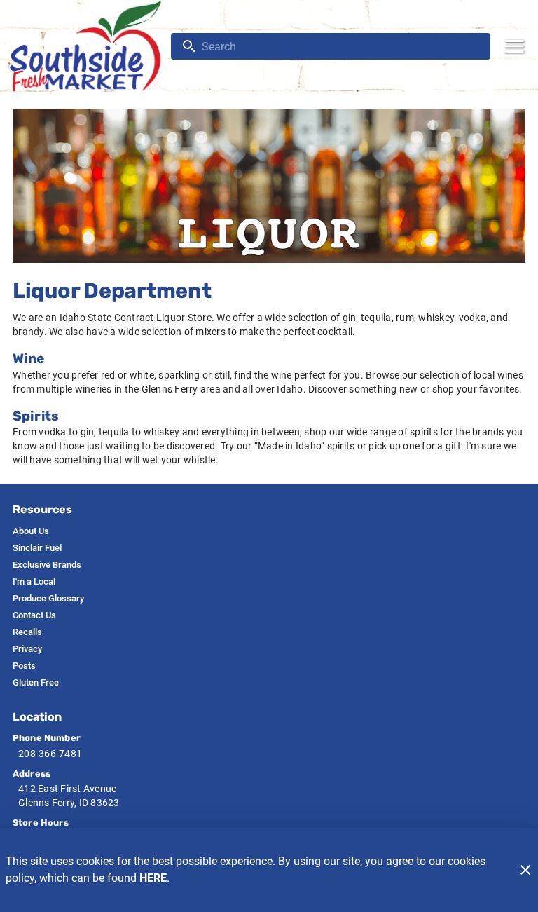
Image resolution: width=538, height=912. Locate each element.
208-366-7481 (50, 753)
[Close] (525, 870)
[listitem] (31, 531)
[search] (340, 46)
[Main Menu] (514, 46)
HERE (153, 878)
